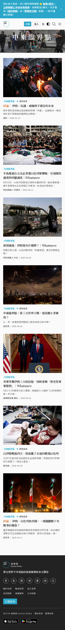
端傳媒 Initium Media (21, 613)
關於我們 (7, 588)
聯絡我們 (19, 588)
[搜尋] (54, 24)
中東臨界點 (9, 101)
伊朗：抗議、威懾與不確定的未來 (28, 106)
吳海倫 (6, 465)
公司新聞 (31, 593)
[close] (61, 9)
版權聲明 (19, 593)
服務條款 (49, 613)
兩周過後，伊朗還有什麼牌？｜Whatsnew (29, 245)
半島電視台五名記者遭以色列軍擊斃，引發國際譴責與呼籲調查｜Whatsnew (32, 175)
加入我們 (31, 588)
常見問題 (7, 593)
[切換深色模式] (48, 24)
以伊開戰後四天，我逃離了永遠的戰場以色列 (31, 453)
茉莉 (5, 117)
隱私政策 (39, 613)
